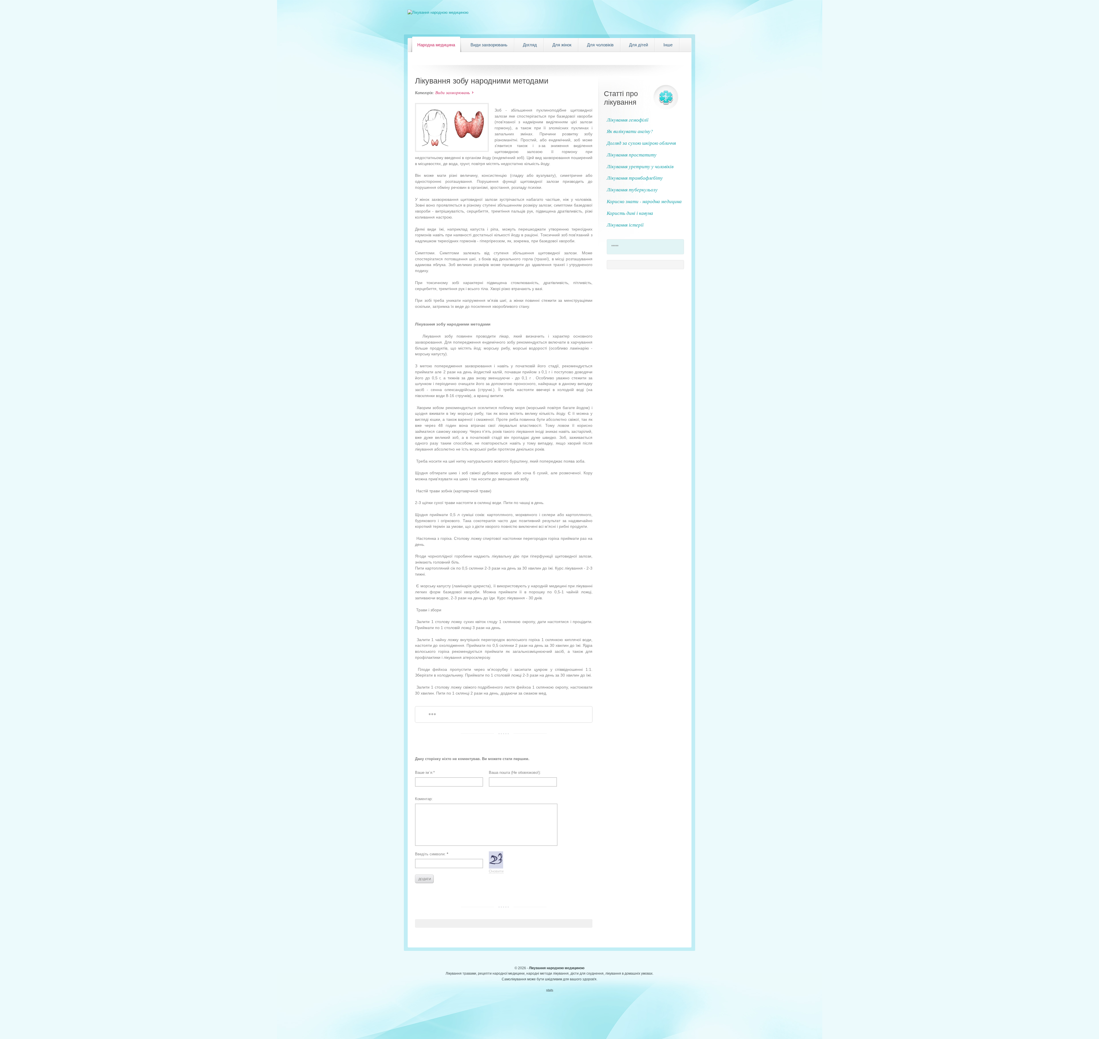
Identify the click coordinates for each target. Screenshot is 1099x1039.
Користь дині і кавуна (630, 213)
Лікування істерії (625, 224)
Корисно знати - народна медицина (644, 201)
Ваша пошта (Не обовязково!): (515, 772)
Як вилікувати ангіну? (630, 131)
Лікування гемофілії (628, 119)
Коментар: (424, 799)
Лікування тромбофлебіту (635, 178)
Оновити (496, 871)
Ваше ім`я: (425, 772)
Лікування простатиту (632, 154)
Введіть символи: (431, 854)
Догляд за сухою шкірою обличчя (641, 143)
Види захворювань (452, 92)
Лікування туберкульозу (632, 189)
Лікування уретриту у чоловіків (640, 166)
